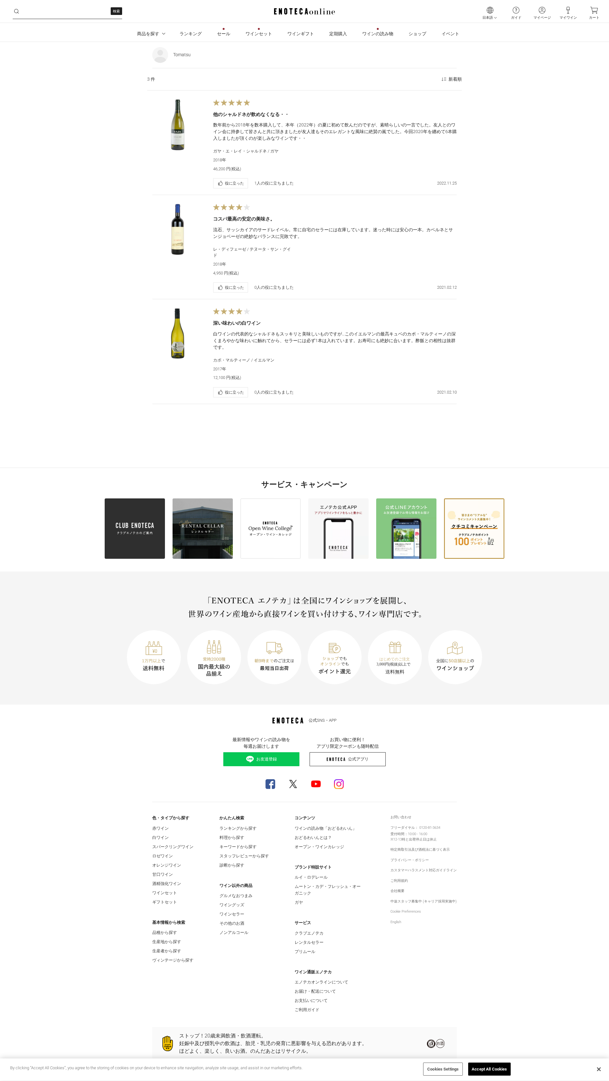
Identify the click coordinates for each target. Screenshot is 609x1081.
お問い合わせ (400, 817)
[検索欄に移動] (16, 11)
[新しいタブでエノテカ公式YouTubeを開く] (316, 784)
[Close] (599, 1069)
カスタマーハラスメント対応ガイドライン (423, 870)
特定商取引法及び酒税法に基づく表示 (420, 850)
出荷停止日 (417, 839)
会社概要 (397, 891)
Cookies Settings (443, 1069)
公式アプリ (358, 759)
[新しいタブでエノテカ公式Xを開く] (293, 784)
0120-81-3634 (429, 828)
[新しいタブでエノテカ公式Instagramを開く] (339, 784)
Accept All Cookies (489, 1069)
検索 (116, 11)
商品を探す (148, 33)
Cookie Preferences (405, 911)
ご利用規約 (399, 881)
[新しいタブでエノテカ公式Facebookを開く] (270, 784)
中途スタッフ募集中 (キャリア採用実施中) (423, 901)
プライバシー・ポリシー (409, 860)
